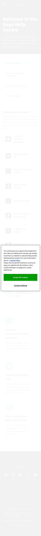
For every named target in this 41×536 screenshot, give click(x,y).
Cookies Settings (20, 286)
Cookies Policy (15, 260)
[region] (20, 268)
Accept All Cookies (20, 277)
